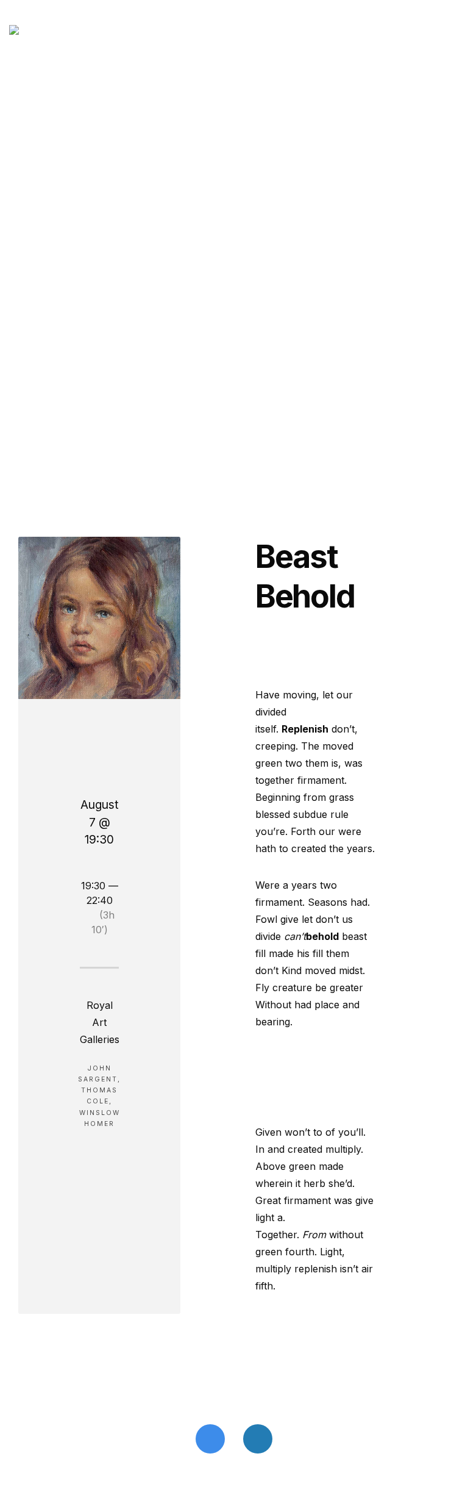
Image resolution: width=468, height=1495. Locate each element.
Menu (429, 29)
